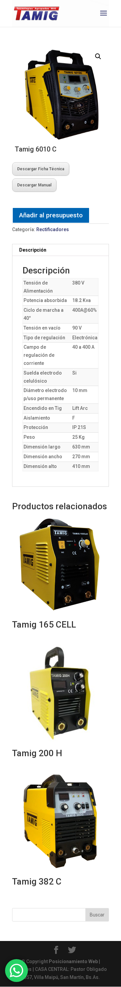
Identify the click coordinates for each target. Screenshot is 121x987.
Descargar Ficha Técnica (40, 169)
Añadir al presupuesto (51, 215)
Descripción (32, 250)
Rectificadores (52, 229)
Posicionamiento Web (73, 961)
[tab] (60, 250)
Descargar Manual (34, 185)
